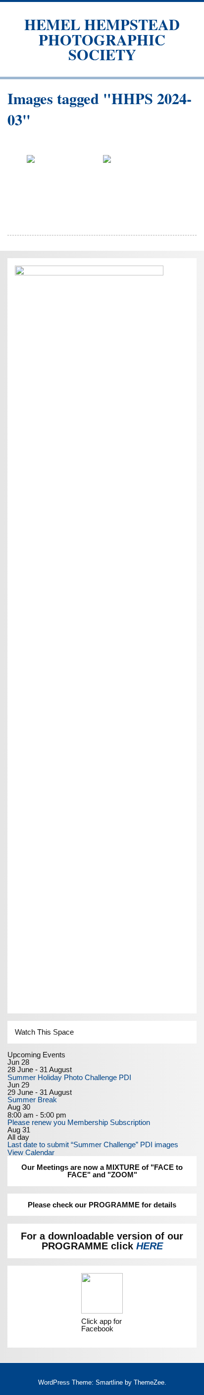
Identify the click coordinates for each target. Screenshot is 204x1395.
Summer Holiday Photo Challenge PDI (69, 1077)
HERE (149, 1245)
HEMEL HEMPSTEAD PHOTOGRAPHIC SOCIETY (102, 39)
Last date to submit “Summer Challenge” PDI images (92, 1144)
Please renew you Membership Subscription (78, 1122)
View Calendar (30, 1152)
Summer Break (32, 1099)
